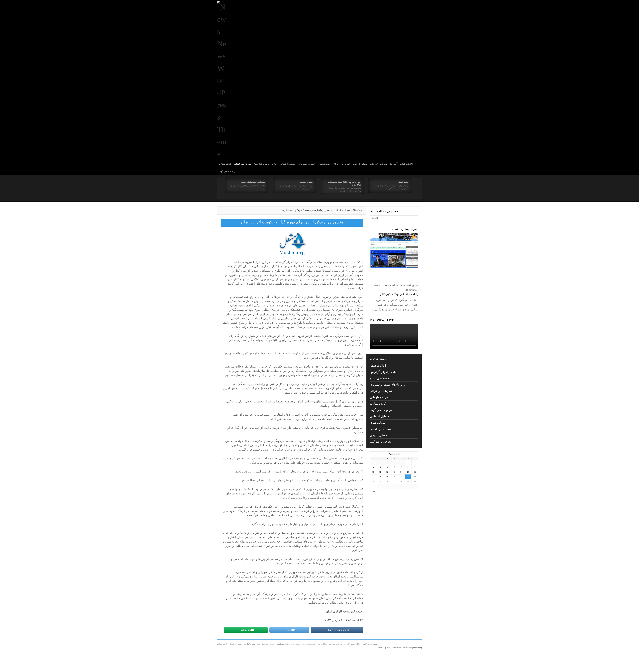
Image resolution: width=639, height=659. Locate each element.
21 (401, 477)
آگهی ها (393, 164)
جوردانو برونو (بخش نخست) (252, 182)
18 (380, 477)
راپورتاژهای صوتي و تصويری (387, 384)
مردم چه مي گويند (227, 171)
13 (394, 472)
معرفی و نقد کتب (378, 164)
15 (408, 472)
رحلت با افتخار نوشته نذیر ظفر (399, 294)
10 (373, 472)
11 (380, 472)
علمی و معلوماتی (306, 164)
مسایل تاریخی (360, 164)
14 (401, 472)
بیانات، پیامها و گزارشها (265, 164)
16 (415, 472)
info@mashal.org (415, 648)
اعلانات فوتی (406, 164)
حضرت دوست (306, 182)
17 (373, 477)
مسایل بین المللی (242, 164)
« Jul (373, 491)
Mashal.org (357, 210)
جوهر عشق (403, 182)
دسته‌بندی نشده (379, 378)
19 (387, 477)
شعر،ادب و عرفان (341, 164)
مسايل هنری (324, 164)
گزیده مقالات (224, 164)
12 (387, 472)
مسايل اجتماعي (287, 164)
